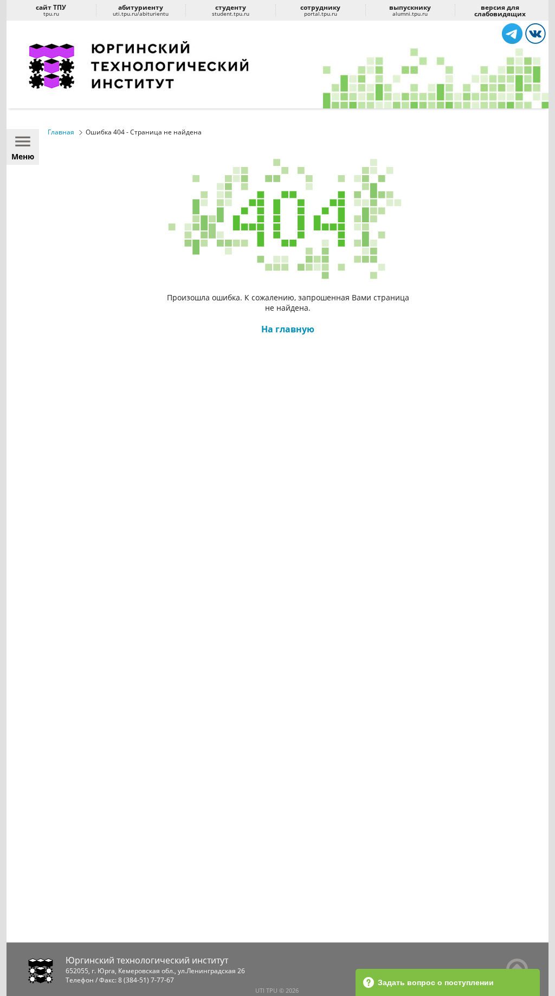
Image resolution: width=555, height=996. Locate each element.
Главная (61, 132)
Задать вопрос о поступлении (436, 982)
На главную (287, 329)
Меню (22, 156)
